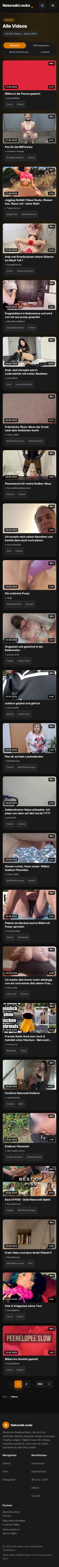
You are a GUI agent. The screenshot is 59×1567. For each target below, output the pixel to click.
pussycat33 (13, 654)
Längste (45, 51)
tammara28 (13, 707)
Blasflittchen (13, 761)
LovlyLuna (12, 1044)
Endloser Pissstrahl (17, 1146)
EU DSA (35, 1495)
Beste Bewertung (18, 51)
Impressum (37, 1463)
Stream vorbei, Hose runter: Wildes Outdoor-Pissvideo (27, 868)
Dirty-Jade (12, 987)
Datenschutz (38, 1471)
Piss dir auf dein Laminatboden (24, 756)
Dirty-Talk (11, 994)
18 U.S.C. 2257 (39, 1479)
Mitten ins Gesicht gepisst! (21, 1359)
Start (5, 1396)
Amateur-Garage (15, 151)
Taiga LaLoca (13, 208)
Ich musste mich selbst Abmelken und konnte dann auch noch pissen (29, 538)
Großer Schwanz (15, 1157)
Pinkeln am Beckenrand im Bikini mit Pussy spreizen (27, 924)
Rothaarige (23, 937)
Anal (9, 384)
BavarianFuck (14, 1204)
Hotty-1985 (13, 434)
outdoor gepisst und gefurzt (22, 703)
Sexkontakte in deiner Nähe (15, 1531)
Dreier (10, 271)
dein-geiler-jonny (16, 1150)
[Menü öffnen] (52, 5)
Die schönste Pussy (17, 593)
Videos (7, 1463)
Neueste (14, 45)
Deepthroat (12, 214)
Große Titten (24, 661)
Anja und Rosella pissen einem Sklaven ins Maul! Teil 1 (29, 258)
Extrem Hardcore (25, 271)
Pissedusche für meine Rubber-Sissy (28, 483)
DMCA (35, 1487)
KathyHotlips (13, 931)
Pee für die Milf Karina (18, 147)
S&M (21, 1104)
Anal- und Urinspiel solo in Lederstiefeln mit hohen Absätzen (26, 371)
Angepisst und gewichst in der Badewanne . (24, 648)
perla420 (11, 817)
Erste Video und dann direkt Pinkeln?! (28, 1252)
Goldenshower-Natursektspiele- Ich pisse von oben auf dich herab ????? (27, 811)
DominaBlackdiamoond (18, 488)
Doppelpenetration (15, 327)
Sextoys (29, 604)
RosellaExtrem (14, 264)
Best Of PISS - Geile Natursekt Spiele (27, 1199)
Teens (23, 1050)
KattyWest (12, 378)
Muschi (10, 714)
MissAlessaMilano (16, 321)
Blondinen (11, 1050)
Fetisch (20, 104)
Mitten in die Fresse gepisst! (22, 93)
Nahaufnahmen (29, 214)
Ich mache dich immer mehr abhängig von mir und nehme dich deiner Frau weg (28, 981)
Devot (9, 104)
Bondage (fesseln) (15, 157)
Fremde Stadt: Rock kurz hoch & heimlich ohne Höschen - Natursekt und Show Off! (27, 1038)
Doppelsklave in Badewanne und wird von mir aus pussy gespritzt (28, 315)
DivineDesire (13, 1257)
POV (31, 1263)
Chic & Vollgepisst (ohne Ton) (23, 1306)
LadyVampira (13, 1097)
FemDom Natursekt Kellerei (22, 1093)
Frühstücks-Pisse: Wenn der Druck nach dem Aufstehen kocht (27, 428)
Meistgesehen (41, 45)
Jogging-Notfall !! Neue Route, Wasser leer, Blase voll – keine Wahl (29, 201)
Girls (5, 1471)
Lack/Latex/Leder (24, 384)
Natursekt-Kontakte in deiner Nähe (15, 1522)
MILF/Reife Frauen (15, 441)
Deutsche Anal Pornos (15, 1513)
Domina (10, 494)
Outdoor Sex (24, 714)
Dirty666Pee (13, 98)
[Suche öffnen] (42, 5)
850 (40, 1384)
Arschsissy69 (14, 544)
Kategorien (9, 1479)
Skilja (9, 598)
